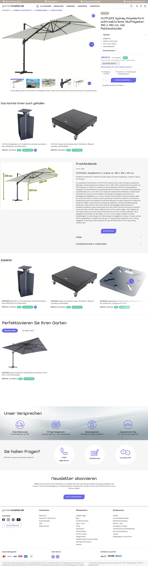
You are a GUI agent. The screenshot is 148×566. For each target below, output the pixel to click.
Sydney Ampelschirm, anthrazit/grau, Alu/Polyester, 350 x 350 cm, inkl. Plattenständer (24, 374)
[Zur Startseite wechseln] (13, 6)
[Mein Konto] (137, 6)
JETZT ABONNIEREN (73, 497)
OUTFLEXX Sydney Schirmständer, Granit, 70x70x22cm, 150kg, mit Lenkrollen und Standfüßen (72, 145)
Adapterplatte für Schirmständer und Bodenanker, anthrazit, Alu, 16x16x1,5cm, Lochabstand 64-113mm (123, 302)
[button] (91, 44)
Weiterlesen (108, 231)
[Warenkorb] (145, 6)
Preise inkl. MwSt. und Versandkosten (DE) (118, 60)
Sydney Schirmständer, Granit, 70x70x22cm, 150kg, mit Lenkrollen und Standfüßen (72, 302)
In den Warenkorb (122, 80)
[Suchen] (131, 6)
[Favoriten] (141, 6)
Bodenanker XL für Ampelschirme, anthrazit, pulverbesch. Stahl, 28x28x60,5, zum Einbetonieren (24, 302)
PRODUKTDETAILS (109, 50)
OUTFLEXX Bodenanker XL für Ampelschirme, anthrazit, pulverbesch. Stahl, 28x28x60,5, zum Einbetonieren (24, 145)
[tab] (10, 331)
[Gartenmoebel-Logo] (18, 510)
